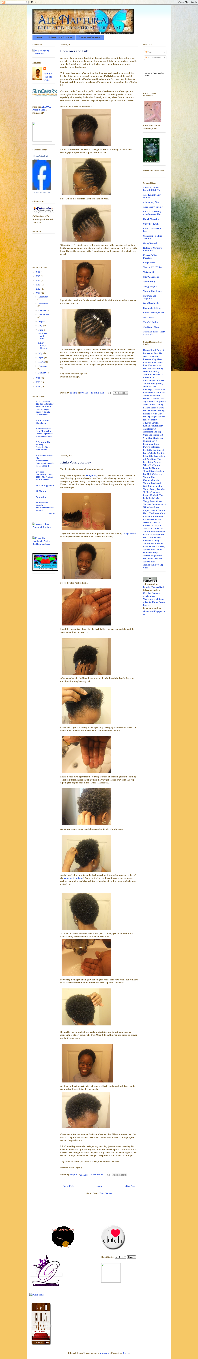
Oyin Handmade (151, 303)
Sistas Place (148, 317)
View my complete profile (47, 76)
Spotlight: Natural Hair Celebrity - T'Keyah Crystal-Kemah (154, 421)
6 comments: (97, 1174)
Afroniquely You (151, 202)
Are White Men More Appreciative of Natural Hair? (154, 509)
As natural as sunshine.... (42, 504)
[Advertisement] (99, 425)
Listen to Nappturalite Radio (154, 75)
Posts (149, 52)
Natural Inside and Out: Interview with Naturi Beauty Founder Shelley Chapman (154, 488)
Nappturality (149, 281)
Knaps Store (149, 262)
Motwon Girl (149, 272)
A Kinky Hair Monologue (42, 421)
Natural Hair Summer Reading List (153, 410)
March (42, 361)
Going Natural (150, 243)
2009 (38, 382)
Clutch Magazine (151, 219)
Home (39, 37)
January (43, 372)
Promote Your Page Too (41, 192)
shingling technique (73, 878)
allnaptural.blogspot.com (154, 613)
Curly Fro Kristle (151, 223)
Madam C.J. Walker (152, 267)
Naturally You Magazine (149, 297)
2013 (38, 284)
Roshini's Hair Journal (153, 312)
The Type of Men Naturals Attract (153, 527)
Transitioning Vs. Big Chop (153, 566)
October (43, 310)
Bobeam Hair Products (60, 37)
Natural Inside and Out (154, 531)
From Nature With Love (152, 230)
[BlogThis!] (117, 393)
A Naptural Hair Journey (43, 443)
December (43, 296)
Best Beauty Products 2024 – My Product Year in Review (45, 477)
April (41, 357)
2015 (38, 276)
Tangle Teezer (129, 533)
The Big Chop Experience (152, 433)
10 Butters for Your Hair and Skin (153, 353)
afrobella (40, 471)
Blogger (126, 1353)
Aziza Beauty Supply (153, 206)
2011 (38, 293)
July (41, 325)
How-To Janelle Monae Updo (154, 403)
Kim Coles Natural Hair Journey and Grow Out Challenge (153, 385)
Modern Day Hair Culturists (153, 472)
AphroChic (41, 496)
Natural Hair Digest (152, 291)
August (42, 321)
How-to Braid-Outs (152, 350)
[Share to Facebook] (123, 393)
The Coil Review (150, 322)
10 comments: (98, 392)
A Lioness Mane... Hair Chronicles (44, 430)
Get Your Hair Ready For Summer (153, 437)
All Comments (154, 57)
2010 (38, 378)
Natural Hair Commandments (151, 478)
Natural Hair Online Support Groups (152, 551)
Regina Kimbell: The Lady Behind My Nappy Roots (153, 498)
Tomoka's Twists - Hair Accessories (154, 333)
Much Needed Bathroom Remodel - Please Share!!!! (45, 463)
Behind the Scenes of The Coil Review (152, 522)
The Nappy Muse (151, 326)
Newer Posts (68, 1185)
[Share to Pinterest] (126, 393)
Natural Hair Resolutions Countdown (154, 391)
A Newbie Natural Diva (44, 457)
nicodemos (105, 1353)
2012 (38, 288)
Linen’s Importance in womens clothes (44, 435)
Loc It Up (155, 543)
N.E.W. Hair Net (151, 276)
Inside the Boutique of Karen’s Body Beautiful (154, 451)
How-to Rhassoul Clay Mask (152, 358)
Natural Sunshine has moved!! (45, 509)
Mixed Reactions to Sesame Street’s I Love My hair (153, 398)
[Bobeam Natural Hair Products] (41, 189)
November (43, 303)
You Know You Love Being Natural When (152, 462)
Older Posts (130, 1185)
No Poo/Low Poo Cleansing (154, 545)
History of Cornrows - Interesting (153, 249)
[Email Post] (109, 392)
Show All (51, 513)
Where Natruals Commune (152, 503)
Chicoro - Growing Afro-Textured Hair (152, 213)
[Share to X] (120, 393)
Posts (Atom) (105, 1193)
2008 (38, 386)
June (41, 329)
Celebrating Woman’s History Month (153, 371)
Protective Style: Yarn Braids (43, 448)
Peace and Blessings (41, 527)
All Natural (41, 491)
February (43, 365)
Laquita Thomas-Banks (154, 587)
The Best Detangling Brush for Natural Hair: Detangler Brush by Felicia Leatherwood (45, 409)
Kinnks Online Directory (150, 256)
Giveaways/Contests (89, 37)
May (41, 353)
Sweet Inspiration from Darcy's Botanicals (151, 443)
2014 (38, 280)
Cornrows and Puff (74, 51)
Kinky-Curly (92, 475)
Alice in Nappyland (45, 485)
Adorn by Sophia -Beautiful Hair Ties (152, 189)
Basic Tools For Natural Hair (152, 560)
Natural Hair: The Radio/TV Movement (153, 428)
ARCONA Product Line (41, 108)
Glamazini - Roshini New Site (152, 237)
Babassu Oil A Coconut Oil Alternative (153, 377)
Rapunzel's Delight (152, 308)
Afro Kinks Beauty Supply (152, 196)
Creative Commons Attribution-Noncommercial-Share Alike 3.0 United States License (154, 599)
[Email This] (114, 393)
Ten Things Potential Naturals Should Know (151, 468)
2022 (38, 272)
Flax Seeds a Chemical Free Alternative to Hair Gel (153, 365)
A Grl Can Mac (43, 401)
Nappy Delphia (150, 286)
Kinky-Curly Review (76, 462)
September (44, 314)
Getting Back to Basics (153, 406)
